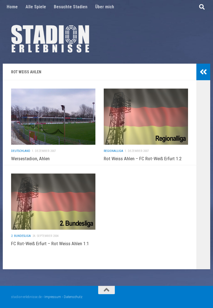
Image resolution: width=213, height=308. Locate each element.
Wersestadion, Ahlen (30, 158)
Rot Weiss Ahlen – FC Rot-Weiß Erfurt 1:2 (143, 158)
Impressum (52, 297)
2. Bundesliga (21, 236)
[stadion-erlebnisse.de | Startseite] (50, 39)
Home (12, 6)
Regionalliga (113, 151)
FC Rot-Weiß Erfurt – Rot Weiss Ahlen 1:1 (50, 243)
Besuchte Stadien (70, 6)
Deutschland (20, 151)
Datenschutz (73, 297)
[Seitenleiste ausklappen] (203, 72)
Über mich (104, 6)
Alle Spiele (36, 6)
